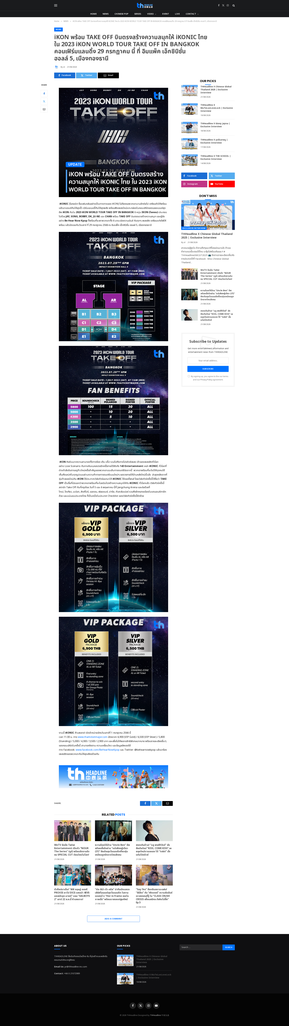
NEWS (106, 14)
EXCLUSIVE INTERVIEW (193, 228)
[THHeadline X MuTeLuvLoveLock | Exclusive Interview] (189, 109)
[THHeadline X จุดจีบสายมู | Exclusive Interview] (189, 144)
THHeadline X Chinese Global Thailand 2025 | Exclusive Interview (216, 89)
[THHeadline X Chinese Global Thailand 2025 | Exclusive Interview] (189, 90)
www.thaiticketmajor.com (92, 737)
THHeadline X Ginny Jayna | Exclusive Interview (215, 125)
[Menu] (55, 5)
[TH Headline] (144, 5)
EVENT (165, 14)
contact (191, 14)
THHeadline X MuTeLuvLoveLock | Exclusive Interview (216, 108)
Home (93, 14)
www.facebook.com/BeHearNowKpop (98, 750)
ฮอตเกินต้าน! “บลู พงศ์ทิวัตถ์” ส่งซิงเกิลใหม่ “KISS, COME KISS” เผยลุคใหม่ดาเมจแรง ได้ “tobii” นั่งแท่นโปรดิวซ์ (154, 850)
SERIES (137, 14)
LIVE (177, 14)
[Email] (44, 109)
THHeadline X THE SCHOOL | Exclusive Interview (215, 158)
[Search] (233, 5)
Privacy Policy (206, 379)
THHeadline (155, 1015)
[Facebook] (44, 93)
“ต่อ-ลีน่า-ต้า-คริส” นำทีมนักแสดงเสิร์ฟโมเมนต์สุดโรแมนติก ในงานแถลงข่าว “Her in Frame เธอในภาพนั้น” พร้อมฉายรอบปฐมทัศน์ (112, 894)
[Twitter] (44, 101)
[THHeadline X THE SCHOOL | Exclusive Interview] (189, 160)
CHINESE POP (121, 14)
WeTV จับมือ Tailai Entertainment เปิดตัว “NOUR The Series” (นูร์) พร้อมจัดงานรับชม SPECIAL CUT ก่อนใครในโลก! (72, 850)
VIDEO (150, 14)
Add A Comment (113, 918)
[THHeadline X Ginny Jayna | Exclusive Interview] (189, 127)
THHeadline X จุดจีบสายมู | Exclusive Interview (214, 141)
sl (64, 67)
